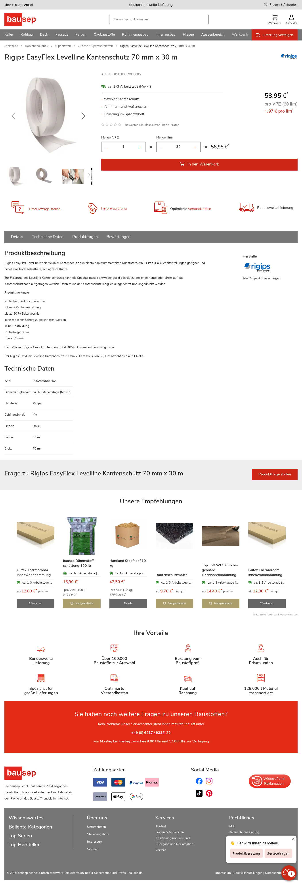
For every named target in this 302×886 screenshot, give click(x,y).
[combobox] (159, 19)
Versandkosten (199, 209)
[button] (13, 116)
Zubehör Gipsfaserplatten (95, 46)
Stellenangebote (98, 834)
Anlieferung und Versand (172, 838)
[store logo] (27, 19)
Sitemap (92, 849)
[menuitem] (8, 34)
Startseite (11, 46)
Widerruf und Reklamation (274, 781)
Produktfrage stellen (45, 209)
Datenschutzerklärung (244, 832)
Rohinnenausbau (36, 46)
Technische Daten (47, 236)
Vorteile (160, 850)
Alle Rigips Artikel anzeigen (261, 278)
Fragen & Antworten (284, 4)
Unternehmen (96, 827)
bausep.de (135, 873)
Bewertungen (118, 236)
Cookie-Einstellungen (247, 873)
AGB (232, 826)
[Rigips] (289, 59)
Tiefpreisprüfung (114, 208)
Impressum (95, 842)
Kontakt (160, 826)
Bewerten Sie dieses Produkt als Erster (152, 125)
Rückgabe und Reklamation (174, 844)
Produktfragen (85, 236)
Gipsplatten (63, 46)
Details (17, 236)
